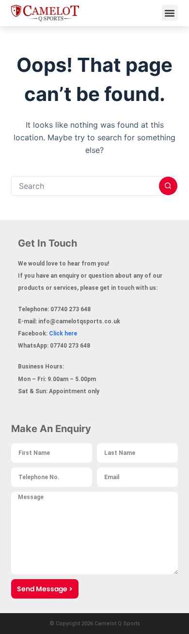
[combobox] (85, 186)
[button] (170, 13)
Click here (63, 333)
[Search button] (168, 186)
